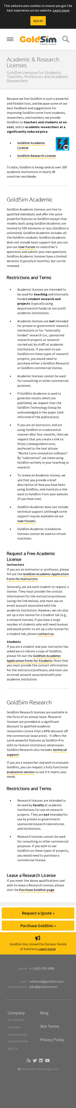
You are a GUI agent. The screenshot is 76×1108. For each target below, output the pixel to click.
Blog (44, 1012)
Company (16, 1012)
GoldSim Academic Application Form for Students (34, 658)
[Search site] (65, 39)
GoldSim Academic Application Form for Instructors (38, 576)
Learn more (61, 10)
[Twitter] (34, 1061)
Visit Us (13, 1048)
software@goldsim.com (46, 981)
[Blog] (28, 1061)
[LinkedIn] (40, 1061)
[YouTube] (47, 1061)
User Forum (26, 247)
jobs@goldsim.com (43, 986)
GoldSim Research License (36, 155)
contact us (45, 634)
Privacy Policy (52, 1039)
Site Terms (49, 1026)
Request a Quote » (38, 913)
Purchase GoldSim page (36, 890)
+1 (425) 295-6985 (42, 968)
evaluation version (21, 772)
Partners (14, 1027)
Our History (16, 1020)
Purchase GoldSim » (38, 925)
